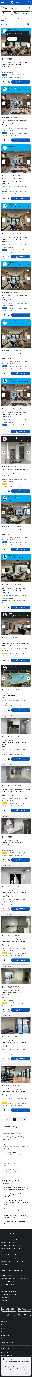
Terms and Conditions (8, 1342)
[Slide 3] (14, 54)
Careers (3, 1328)
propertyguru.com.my (8, 1352)
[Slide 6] (18, 54)
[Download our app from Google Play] (24, 1309)
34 (17, 1119)
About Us (4, 1321)
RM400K (21, 1136)
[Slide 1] (11, 54)
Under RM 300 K (17, 1154)
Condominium (19, 1137)
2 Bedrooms (13, 1163)
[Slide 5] (17, 54)
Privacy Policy (5, 1335)
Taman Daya (25, 1146)
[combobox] (15, 8)
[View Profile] (16, 89)
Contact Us (5, 1332)
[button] (2, 19)
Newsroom (4, 1325)
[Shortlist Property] (28, 95)
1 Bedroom (6, 1163)
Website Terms (6, 1339)
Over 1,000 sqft (15, 1171)
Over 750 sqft (6, 1171)
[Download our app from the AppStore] (8, 1309)
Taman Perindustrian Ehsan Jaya (11, 1146)
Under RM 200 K (7, 1154)
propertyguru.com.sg (7, 1355)
